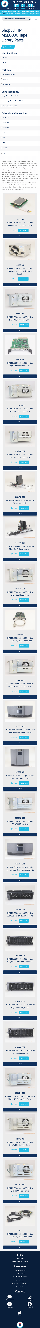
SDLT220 (5, 123)
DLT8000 (5, 118)
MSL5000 (5, 58)
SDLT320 (5, 128)
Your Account (20, 1281)
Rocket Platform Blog (20, 1276)
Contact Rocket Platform (20, 1284)
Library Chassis (7, 84)
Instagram (30, 1300)
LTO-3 (4, 143)
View (20, 236)
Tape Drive (5, 79)
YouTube (10, 1307)
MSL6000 (5, 63)
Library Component (8, 74)
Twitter (20, 1316)
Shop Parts (20, 1259)
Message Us (10, 1300)
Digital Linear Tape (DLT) (10, 96)
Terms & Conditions (20, 1270)
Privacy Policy (20, 1273)
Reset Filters (9, 47)
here (4, 14)
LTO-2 (4, 138)
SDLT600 (5, 148)
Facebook (30, 1307)
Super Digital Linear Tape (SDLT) (12, 101)
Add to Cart (23, 230)
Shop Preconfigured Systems (20, 1262)
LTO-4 (4, 153)
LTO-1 (4, 133)
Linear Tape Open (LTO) (9, 106)
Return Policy (20, 1287)
